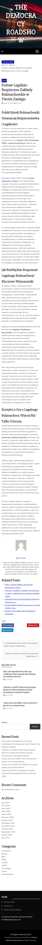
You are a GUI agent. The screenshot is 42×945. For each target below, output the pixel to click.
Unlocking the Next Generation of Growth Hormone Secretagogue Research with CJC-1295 (19, 773)
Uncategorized (7, 874)
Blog (4, 80)
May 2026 (6, 808)
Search (4, 722)
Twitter (21, 625)
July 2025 (5, 838)
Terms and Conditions (12, 910)
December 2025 (8, 823)
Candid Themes (29, 940)
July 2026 (5, 802)
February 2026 (8, 817)
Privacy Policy (9, 902)
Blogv (4, 859)
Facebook (8, 625)
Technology (6, 868)
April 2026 (6, 811)
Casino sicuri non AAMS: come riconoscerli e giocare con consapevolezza (20, 704)
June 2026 (6, 805)
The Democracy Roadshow (21, 24)
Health (4, 865)
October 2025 (7, 829)
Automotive (6, 851)
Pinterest (34, 625)
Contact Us (8, 906)
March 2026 (6, 814)
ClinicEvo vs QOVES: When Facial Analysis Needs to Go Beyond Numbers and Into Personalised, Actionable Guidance (19, 689)
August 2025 (7, 835)
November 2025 (8, 826)
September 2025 (8, 832)
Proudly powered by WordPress (18, 937)
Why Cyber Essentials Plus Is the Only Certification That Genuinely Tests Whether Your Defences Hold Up (19, 674)
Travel (4, 871)
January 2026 (7, 820)
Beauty (4, 854)
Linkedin (8, 630)
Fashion (5, 862)
